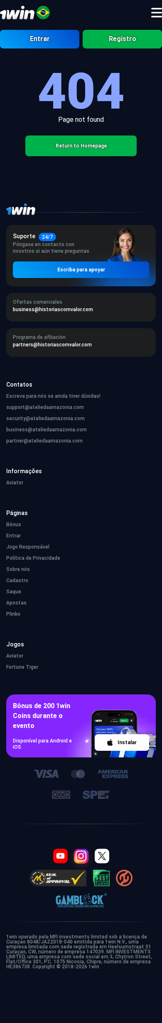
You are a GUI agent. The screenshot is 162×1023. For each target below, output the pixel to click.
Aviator (14, 482)
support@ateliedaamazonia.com (45, 407)
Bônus (13, 524)
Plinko (13, 614)
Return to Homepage (81, 146)
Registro (122, 39)
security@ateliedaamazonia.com (45, 418)
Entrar (40, 39)
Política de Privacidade (33, 558)
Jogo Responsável (27, 546)
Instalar (127, 742)
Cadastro (17, 580)
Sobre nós (18, 569)
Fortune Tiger (22, 667)
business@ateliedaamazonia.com (46, 430)
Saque (13, 591)
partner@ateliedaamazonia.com (44, 441)
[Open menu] (156, 13)
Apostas (16, 602)
